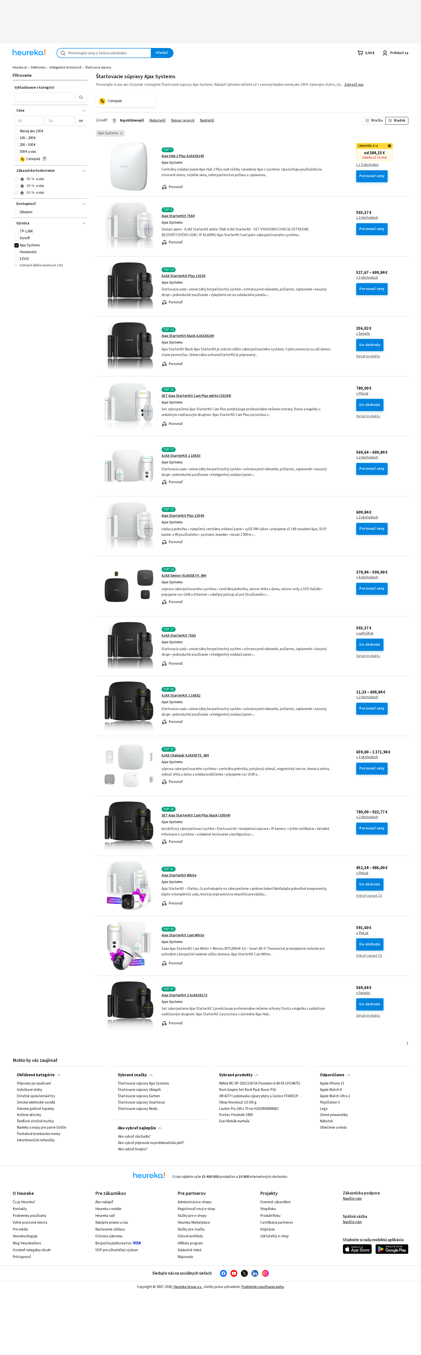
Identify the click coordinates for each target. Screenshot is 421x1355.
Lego (324, 1108)
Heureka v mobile (108, 1208)
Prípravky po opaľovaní (34, 1083)
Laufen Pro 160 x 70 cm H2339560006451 (249, 1108)
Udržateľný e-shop (274, 1236)
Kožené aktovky (29, 1115)
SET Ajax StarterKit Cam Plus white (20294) (196, 395)
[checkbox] (16, 131)
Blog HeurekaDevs (27, 1243)
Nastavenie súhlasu (110, 1229)
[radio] (16, 179)
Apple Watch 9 (331, 1089)
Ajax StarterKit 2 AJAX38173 (184, 995)
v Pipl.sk (362, 393)
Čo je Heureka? (24, 1202)
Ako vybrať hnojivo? (132, 1149)
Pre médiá (20, 1229)
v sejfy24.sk (364, 633)
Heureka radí (105, 1215)
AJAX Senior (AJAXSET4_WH (184, 575)
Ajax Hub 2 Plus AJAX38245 (183, 156)
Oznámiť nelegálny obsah (32, 1250)
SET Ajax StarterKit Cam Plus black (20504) (196, 815)
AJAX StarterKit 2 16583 (181, 455)
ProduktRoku (270, 1215)
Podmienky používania (29, 1215)
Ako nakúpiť (104, 1202)
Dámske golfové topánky (35, 1108)
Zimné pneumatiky (334, 1115)
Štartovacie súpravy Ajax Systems (143, 1083)
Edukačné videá (189, 1250)
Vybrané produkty (236, 1075)
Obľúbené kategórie (36, 1075)
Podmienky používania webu (262, 1286)
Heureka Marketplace (194, 1222)
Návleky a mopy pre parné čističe (41, 1127)
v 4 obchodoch (367, 577)
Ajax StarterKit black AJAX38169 (188, 335)
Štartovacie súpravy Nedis (138, 1108)
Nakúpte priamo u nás (111, 1222)
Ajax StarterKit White (179, 875)
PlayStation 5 (330, 1102)
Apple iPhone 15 (332, 1083)
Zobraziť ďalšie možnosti (37, 265)
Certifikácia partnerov (276, 1222)
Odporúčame (332, 1075)
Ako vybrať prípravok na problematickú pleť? (151, 1143)
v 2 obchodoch (367, 217)
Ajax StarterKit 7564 (178, 216)
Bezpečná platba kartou (113, 1243)
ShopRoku (268, 1208)
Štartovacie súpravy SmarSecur (141, 1102)
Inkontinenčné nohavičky (36, 1140)
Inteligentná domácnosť (65, 67)
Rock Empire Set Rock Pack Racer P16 (247, 1089)
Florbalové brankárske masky (38, 1134)
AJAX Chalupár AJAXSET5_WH (185, 755)
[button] (44, 97)
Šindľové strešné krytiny (35, 1121)
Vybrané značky (132, 1075)
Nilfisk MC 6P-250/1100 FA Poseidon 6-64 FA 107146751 (259, 1083)
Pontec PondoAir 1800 (236, 1115)
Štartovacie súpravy (98, 67)
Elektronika (38, 67)
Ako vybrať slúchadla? (134, 1136)
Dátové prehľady (190, 1236)
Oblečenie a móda (333, 1127)
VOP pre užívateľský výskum (116, 1250)
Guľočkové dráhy (29, 1089)
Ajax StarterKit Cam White (183, 935)
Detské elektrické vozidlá (36, 1102)
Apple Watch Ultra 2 (335, 1096)
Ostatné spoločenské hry (36, 1096)
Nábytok (326, 1121)
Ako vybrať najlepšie (137, 1128)
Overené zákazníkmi (275, 1202)
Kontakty (20, 1208)
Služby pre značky (191, 1229)
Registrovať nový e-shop (196, 1208)
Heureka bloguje (25, 1236)
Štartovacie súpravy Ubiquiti (139, 1089)
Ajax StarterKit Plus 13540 (183, 515)
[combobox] (104, 53)
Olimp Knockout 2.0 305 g (238, 1102)
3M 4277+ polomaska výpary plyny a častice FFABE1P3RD (261, 1096)
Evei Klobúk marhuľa (234, 1121)
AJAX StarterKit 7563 (179, 635)
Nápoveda (185, 1256)
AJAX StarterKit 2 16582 (181, 695)
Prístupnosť (22, 1256)
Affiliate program (190, 1243)
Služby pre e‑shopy (192, 1215)
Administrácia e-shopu (194, 1202)
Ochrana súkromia (108, 1236)
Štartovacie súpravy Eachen (139, 1096)
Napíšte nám (352, 1198)
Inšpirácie (267, 1229)
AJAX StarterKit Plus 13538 (183, 276)
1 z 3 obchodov (367, 165)
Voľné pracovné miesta (30, 1222)
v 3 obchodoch (367, 277)
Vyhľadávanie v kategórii (34, 87)
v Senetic (363, 333)
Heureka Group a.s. (187, 1286)
